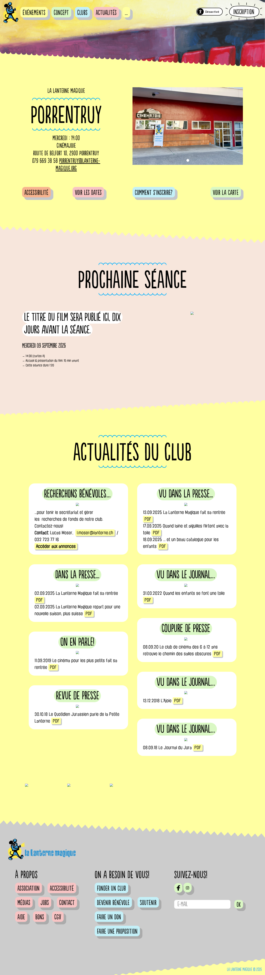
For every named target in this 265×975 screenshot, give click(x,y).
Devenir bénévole (113, 903)
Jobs (45, 903)
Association (28, 888)
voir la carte (226, 193)
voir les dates (88, 193)
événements (34, 13)
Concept (61, 13)
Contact (67, 903)
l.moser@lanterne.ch (95, 532)
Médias (23, 903)
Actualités (106, 13)
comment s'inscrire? (154, 193)
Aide (21, 917)
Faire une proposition (117, 931)
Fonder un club (111, 888)
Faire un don (109, 917)
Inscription (243, 12)
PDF (148, 519)
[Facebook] (178, 888)
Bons (39, 917)
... (126, 13)
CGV (57, 917)
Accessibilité (36, 193)
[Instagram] (187, 887)
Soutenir (148, 903)
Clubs (82, 13)
